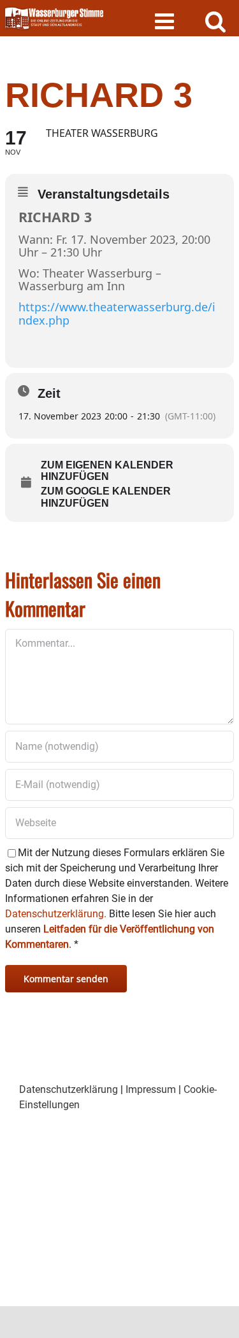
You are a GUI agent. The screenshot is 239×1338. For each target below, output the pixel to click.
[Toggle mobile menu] (166, 21)
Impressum (151, 1089)
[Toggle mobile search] (215, 21)
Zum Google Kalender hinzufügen (106, 497)
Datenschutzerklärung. (55, 914)
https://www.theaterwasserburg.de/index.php (116, 313)
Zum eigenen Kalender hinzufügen (107, 471)
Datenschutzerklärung (68, 1089)
